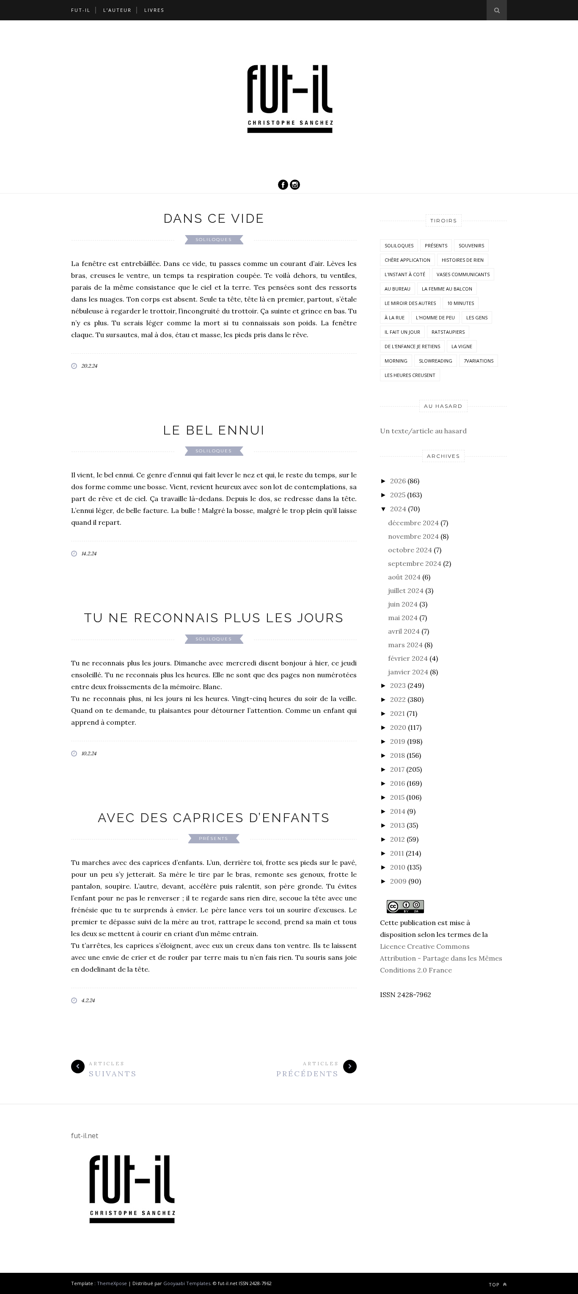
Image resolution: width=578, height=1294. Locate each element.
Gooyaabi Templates (186, 1283)
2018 (397, 755)
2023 (398, 685)
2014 (397, 811)
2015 (397, 797)
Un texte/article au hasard (423, 431)
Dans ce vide (214, 218)
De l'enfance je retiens (412, 346)
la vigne (461, 346)
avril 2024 (404, 631)
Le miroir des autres (410, 303)
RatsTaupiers (448, 332)
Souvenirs (471, 245)
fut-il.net (84, 1135)
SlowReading (435, 360)
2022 (398, 699)
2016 (397, 783)
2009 (398, 881)
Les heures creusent (410, 375)
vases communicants (463, 274)
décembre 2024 (413, 522)
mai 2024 (403, 617)
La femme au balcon (447, 288)
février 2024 (408, 658)
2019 (397, 741)
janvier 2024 (408, 672)
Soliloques (213, 239)
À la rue (395, 317)
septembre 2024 (414, 563)
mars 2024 (405, 644)
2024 (398, 508)
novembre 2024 (413, 536)
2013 (397, 825)
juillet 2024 (406, 590)
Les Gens (476, 317)
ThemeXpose (112, 1283)
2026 (398, 481)
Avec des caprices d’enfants (214, 817)
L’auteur (117, 10)
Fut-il (81, 10)
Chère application (407, 260)
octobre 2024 (410, 550)
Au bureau (397, 288)
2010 (397, 867)
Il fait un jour (402, 332)
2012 (397, 839)
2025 (397, 494)
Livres (154, 10)
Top (495, 1284)
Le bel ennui (214, 430)
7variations (478, 360)
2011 (397, 853)
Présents (213, 838)
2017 (397, 769)
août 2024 (404, 577)
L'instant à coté (405, 274)
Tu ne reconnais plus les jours (214, 617)
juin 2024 (403, 604)
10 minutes (460, 303)
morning (396, 360)
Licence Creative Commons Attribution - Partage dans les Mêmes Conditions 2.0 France (441, 958)
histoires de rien (463, 260)
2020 (398, 727)
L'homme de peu (435, 317)
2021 (397, 713)
